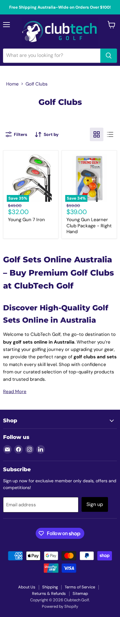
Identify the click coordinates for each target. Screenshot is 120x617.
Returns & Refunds (49, 593)
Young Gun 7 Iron (26, 220)
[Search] (108, 56)
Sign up (94, 504)
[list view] (110, 134)
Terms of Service (80, 587)
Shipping (50, 587)
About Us (26, 587)
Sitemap (80, 593)
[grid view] (96, 134)
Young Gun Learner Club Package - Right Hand (89, 226)
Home (12, 84)
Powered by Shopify (60, 606)
